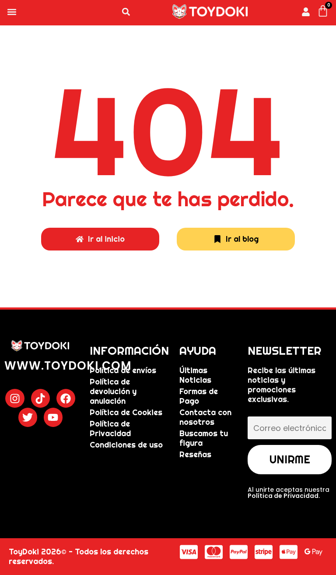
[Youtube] (53, 417)
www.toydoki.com (68, 366)
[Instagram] (14, 398)
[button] (11, 11)
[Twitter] (27, 417)
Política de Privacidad (283, 495)
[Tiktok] (40, 398)
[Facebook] (65, 398)
